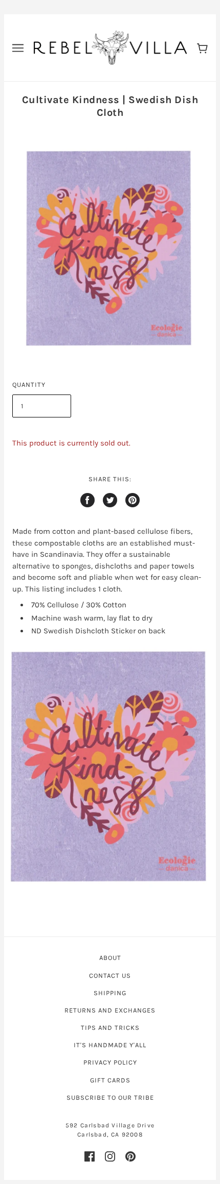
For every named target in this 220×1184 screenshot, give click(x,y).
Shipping (110, 993)
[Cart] (202, 48)
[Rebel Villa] (110, 47)
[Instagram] (110, 1156)
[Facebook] (89, 1156)
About (110, 957)
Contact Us (110, 975)
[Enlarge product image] (110, 764)
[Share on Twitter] (110, 500)
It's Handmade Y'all (110, 1045)
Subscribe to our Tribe (110, 1097)
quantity (29, 384)
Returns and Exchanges (110, 1010)
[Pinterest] (130, 1156)
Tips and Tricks (110, 1027)
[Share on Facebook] (87, 500)
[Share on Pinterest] (132, 500)
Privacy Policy (110, 1062)
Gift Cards (110, 1080)
